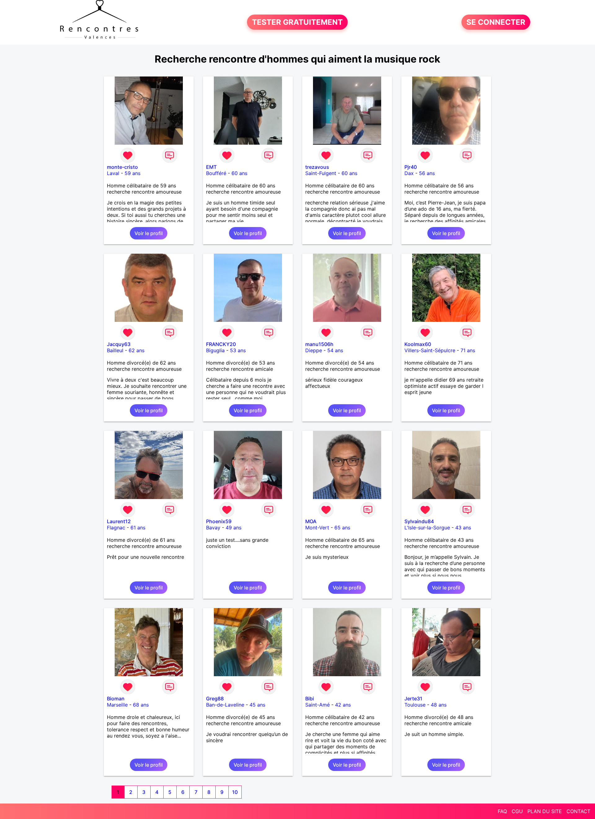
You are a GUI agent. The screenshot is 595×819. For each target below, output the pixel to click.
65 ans (342, 527)
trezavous (317, 167)
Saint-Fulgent (320, 173)
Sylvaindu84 (419, 521)
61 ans (137, 527)
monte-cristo (122, 167)
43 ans (463, 527)
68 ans (141, 705)
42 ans (343, 705)
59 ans (132, 173)
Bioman (116, 698)
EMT (211, 167)
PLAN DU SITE (544, 811)
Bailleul (115, 350)
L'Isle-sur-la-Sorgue (427, 527)
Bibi (309, 698)
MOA (310, 521)
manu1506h (319, 344)
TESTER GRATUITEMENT (297, 22)
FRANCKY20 (221, 344)
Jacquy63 (118, 344)
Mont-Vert (317, 527)
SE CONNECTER (495, 22)
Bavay (213, 527)
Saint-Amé (317, 705)
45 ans (257, 705)
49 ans (233, 527)
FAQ (502, 811)
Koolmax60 (417, 344)
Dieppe (313, 350)
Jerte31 (413, 698)
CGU (517, 811)
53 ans (238, 350)
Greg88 (215, 698)
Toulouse (414, 705)
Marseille (117, 705)
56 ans (427, 173)
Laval (113, 173)
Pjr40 (410, 167)
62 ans (136, 350)
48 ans (439, 705)
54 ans (335, 350)
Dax (409, 173)
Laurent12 (119, 521)
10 (235, 792)
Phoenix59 (218, 521)
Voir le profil (148, 233)
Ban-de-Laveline (225, 705)
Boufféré (216, 173)
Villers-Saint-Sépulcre (429, 350)
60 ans (239, 173)
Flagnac (116, 527)
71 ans (468, 350)
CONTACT (578, 811)
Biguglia (215, 350)
